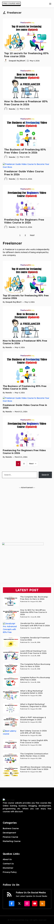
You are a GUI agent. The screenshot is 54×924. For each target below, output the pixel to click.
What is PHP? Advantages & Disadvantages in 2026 (33, 718)
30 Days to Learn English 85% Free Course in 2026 (34, 741)
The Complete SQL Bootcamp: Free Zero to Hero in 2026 (34, 598)
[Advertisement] (27, 515)
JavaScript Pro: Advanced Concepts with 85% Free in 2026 (35, 624)
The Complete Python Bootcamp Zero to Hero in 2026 (35, 665)
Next (32, 235)
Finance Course (10, 837)
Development (9, 832)
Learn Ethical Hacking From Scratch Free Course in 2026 (33, 652)
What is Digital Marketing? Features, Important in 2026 (33, 705)
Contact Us (8, 863)
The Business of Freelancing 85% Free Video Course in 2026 (25, 151)
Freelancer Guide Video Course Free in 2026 (24, 173)
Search (45, 474)
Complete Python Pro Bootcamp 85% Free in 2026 (35, 678)
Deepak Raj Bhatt (17, 61)
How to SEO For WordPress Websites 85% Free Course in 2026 (33, 612)
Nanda (12, 109)
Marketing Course (11, 841)
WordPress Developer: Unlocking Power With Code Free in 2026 (35, 768)
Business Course (11, 828)
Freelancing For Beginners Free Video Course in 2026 (24, 221)
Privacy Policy (9, 872)
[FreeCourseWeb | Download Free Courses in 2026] (11, 4)
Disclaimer (8, 868)
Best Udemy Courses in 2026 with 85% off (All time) (33, 732)
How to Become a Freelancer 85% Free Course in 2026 (26, 103)
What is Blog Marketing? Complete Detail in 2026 (31, 692)
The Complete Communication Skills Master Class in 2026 (34, 755)
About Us (7, 859)
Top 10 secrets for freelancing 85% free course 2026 (26, 55)
